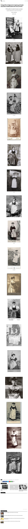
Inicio (1, 3)
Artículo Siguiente (25, 509)
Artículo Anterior (3, 509)
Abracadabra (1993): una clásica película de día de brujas (11, 512)
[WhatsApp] (11, 481)
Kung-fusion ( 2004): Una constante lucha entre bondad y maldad (12, 521)
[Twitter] (8, 481)
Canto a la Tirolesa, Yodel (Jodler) (14, 489)
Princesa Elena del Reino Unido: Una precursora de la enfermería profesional (13, 515)
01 (2, 3)
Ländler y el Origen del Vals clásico (4, 490)
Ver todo (26, 483)
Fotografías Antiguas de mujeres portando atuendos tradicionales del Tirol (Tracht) (23, 490)
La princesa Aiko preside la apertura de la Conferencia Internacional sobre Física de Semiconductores (14, 518)
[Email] (12, 481)
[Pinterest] (9, 481)
